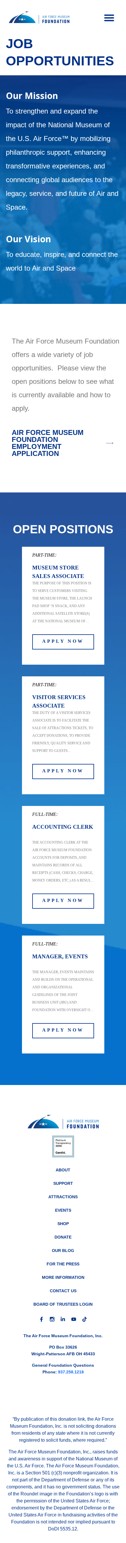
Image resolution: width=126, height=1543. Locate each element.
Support (63, 1183)
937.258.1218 (71, 1372)
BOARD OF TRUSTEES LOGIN (63, 1304)
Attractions (63, 1196)
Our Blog (63, 1250)
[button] (109, 17)
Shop (63, 1223)
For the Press (63, 1264)
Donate (63, 1237)
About (63, 1170)
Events (63, 1210)
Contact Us (63, 1290)
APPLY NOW (63, 641)
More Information (63, 1277)
